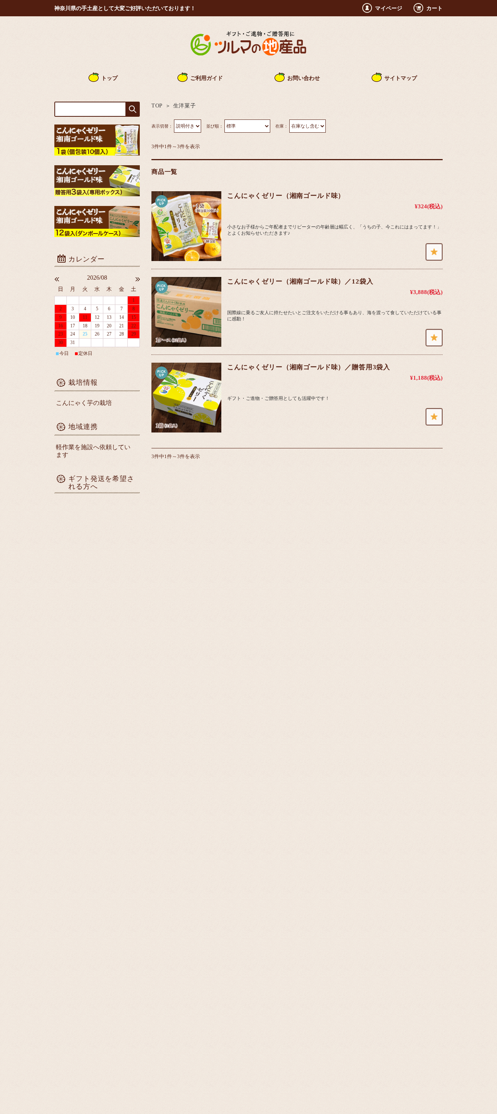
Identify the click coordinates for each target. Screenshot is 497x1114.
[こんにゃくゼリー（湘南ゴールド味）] (186, 226)
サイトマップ (400, 78)
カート (434, 8)
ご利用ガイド (206, 78)
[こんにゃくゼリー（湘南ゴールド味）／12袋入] (186, 312)
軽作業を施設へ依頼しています (93, 451)
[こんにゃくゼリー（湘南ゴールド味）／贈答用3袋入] (186, 397)
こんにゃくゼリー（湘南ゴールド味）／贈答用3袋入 (308, 367)
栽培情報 (83, 382)
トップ (109, 78)
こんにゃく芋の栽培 (84, 403)
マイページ (388, 8)
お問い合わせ (303, 78)
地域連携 (83, 427)
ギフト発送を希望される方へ (101, 482)
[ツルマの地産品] (248, 57)
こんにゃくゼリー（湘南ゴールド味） (286, 195)
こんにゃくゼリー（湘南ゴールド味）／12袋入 (300, 281)
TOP (157, 106)
